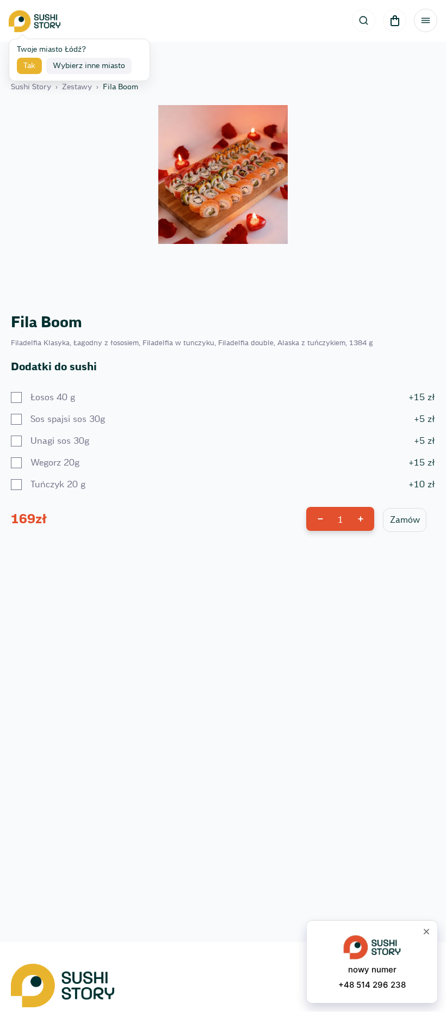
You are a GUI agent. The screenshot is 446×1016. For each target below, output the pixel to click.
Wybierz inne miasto (89, 66)
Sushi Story (31, 87)
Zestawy (77, 87)
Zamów (405, 520)
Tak (29, 66)
